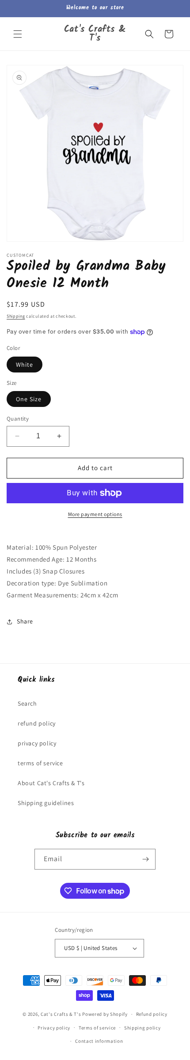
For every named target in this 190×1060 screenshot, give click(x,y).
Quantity (18, 418)
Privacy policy (54, 1028)
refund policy (37, 723)
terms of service (40, 763)
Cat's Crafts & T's (61, 1014)
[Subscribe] (145, 859)
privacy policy (37, 743)
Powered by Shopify (105, 1014)
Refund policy (151, 1014)
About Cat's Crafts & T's (51, 783)
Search (27, 703)
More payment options (95, 514)
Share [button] (25, 621)
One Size (29, 399)
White (24, 365)
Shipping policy (142, 1028)
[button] (17, 34)
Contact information (99, 1041)
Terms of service (97, 1028)
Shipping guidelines (46, 803)
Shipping (16, 316)
